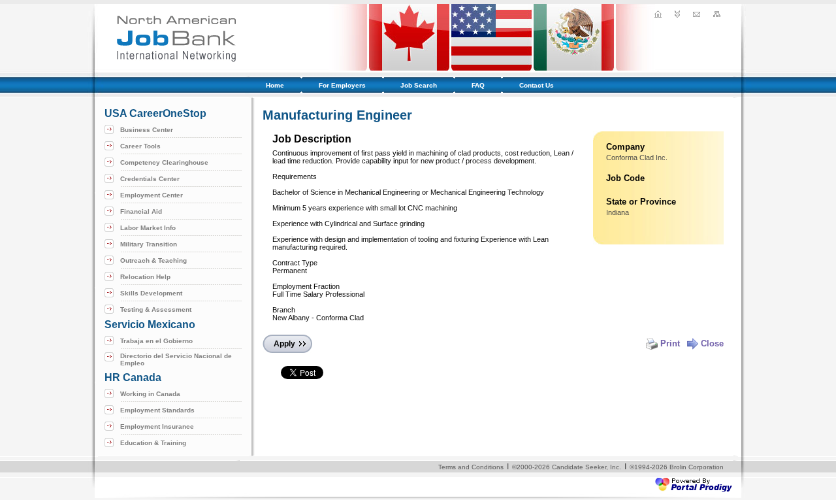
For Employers (342, 85)
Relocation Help (145, 276)
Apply (284, 343)
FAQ (478, 85)
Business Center (146, 129)
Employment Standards (157, 410)
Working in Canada (150, 393)
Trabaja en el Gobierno (156, 340)
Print (670, 343)
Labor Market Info (148, 227)
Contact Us (536, 85)
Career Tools (140, 146)
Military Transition (148, 244)
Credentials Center (150, 178)
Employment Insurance (157, 426)
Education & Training (153, 442)
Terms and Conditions (471, 467)
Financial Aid (141, 211)
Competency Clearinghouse (164, 162)
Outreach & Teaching (153, 260)
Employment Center (151, 195)
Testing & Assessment (155, 309)
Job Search (418, 85)
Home (275, 85)
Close (712, 343)
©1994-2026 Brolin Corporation (677, 467)
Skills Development (151, 293)
